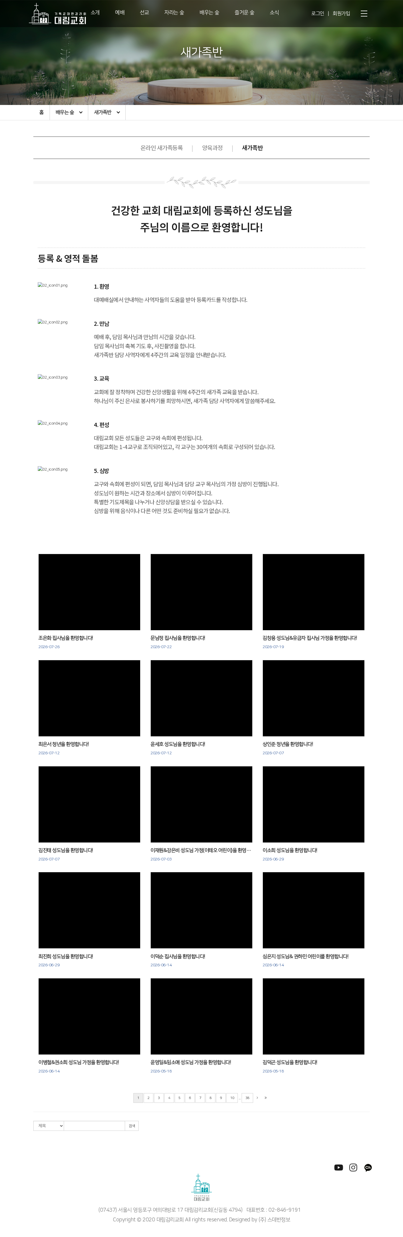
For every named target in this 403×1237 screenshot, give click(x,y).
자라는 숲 (174, 13)
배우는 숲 (209, 13)
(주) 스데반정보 (274, 1220)
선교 (144, 13)
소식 (274, 13)
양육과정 (212, 147)
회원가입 (341, 13)
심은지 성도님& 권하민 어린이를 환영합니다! (305, 961)
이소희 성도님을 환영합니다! (290, 855)
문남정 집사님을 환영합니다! (177, 642)
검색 (132, 1126)
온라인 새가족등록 (161, 147)
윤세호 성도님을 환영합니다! (177, 748)
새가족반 (102, 112)
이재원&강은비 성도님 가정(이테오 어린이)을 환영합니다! (201, 855)
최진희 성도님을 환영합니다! (65, 961)
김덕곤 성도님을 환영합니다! (290, 1067)
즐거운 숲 (244, 13)
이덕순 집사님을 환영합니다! (177, 961)
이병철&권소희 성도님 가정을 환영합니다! (78, 1067)
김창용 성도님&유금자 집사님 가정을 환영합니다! (310, 642)
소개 (95, 13)
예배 (119, 13)
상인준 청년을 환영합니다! (288, 748)
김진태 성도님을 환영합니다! (65, 855)
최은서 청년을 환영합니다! (63, 748)
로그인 (317, 13)
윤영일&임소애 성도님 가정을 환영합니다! (190, 1067)
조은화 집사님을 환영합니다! (65, 642)
